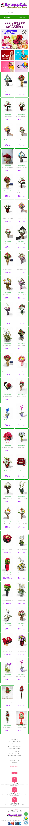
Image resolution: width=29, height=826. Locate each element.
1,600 (7, 272)
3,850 (21, 552)
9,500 (7, 552)
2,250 (7, 120)
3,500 (21, 578)
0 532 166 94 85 (22, 17)
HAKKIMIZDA (14, 739)
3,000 (21, 476)
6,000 (7, 349)
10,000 (7, 578)
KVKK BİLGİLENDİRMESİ (14, 748)
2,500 (21, 120)
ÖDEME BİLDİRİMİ (14, 760)
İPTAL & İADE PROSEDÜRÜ (14, 744)
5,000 (7, 731)
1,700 (21, 527)
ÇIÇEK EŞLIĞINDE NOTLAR (14, 741)
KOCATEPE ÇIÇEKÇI (14, 751)
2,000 (7, 94)
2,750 (7, 476)
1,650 (21, 94)
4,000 (7, 171)
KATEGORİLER (7, 17)
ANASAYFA (14, 737)
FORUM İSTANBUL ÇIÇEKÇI (14, 755)
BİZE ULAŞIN (14, 762)
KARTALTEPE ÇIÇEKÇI (15, 758)
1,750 (21, 145)
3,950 (7, 680)
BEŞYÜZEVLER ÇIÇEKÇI (14, 753)
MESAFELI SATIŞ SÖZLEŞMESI (14, 746)
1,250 (21, 400)
